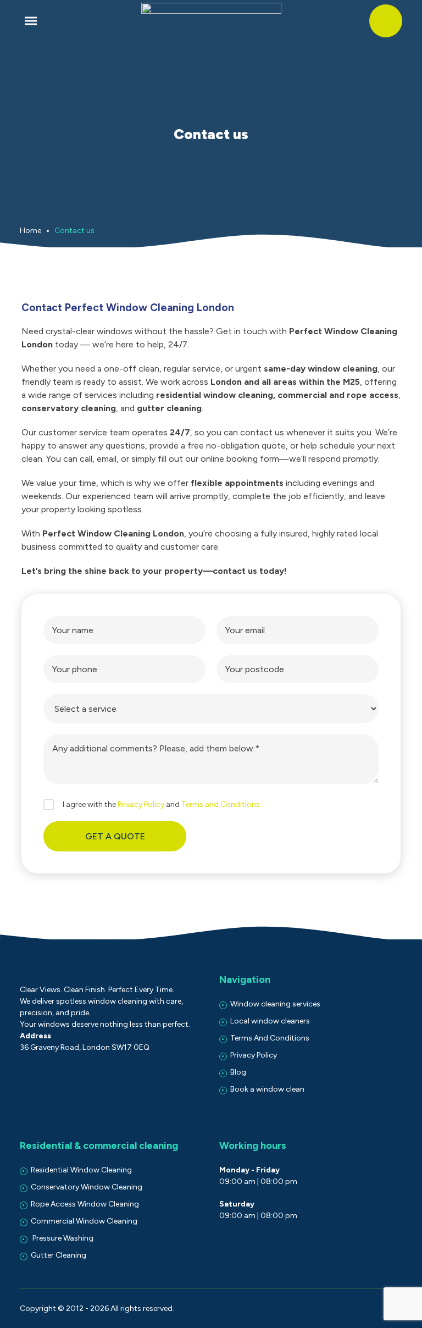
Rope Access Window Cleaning (85, 1204)
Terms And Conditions (269, 1038)
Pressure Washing (62, 1238)
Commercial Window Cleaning (84, 1221)
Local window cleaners (270, 1021)
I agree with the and (162, 804)
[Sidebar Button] (31, 21)
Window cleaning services (275, 1004)
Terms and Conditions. (221, 804)
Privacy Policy (141, 804)
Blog (238, 1072)
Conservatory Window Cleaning (86, 1187)
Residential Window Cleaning (81, 1170)
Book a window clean (267, 1089)
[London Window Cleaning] (211, 21)
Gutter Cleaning (58, 1255)
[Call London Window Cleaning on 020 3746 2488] (385, 20)
